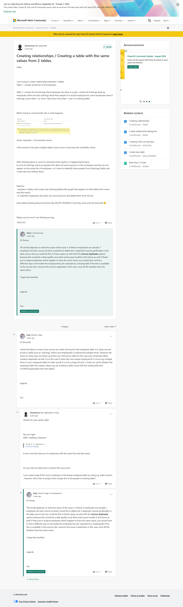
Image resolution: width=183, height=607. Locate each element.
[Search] (149, 20)
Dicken (145, 124)
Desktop (53, 28)
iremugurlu (147, 145)
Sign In (166, 20)
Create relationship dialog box (143, 131)
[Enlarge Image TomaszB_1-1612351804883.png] (36, 445)
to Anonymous (37, 233)
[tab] (144, 101)
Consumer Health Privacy (48, 601)
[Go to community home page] (29, 20)
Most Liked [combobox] (110, 326)
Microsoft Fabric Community (23, 28)
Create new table (137, 152)
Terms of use (152, 595)
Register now (10, 11)
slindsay (146, 166)
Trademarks (165, 595)
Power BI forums (42, 28)
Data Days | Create (137, 162)
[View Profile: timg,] (22, 234)
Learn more (118, 34)
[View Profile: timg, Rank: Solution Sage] (22, 336)
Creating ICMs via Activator (141, 141)
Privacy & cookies (138, 595)
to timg (56, 412)
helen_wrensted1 (149, 155)
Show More (34, 579)
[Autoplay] (141, 101)
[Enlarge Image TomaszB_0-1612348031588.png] (43, 127)
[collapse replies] (14, 334)
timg (28, 233)
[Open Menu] (168, 28)
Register (157, 20)
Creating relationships (139, 120)
